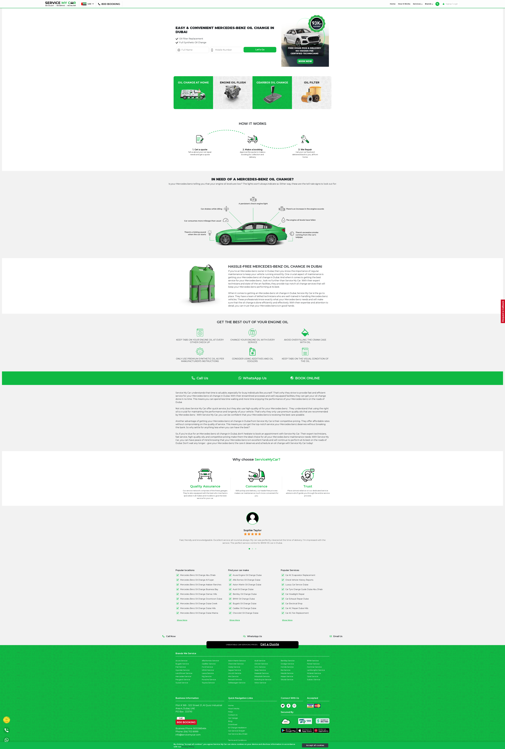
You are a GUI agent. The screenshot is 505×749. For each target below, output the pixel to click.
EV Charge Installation (237, 728)
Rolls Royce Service (262, 680)
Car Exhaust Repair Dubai (297, 599)
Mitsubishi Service (262, 676)
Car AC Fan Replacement (297, 613)
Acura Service (181, 661)
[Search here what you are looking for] (437, 4)
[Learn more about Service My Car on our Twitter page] (283, 706)
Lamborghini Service (316, 670)
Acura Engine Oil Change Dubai (247, 575)
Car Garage (233, 718)
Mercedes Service (183, 676)
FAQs (230, 712)
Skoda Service (287, 680)
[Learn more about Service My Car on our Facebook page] (289, 706)
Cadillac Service (209, 664)
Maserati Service (261, 673)
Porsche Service (209, 680)
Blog (230, 721)
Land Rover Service (184, 673)
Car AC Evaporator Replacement (300, 575)
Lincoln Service (234, 673)
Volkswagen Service (236, 683)
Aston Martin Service (237, 661)
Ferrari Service (313, 664)
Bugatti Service (182, 664)
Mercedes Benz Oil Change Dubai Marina (199, 613)
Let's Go (260, 49)
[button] (249, 548)
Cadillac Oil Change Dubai (244, 608)
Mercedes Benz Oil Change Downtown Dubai (201, 599)
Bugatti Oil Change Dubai (244, 603)
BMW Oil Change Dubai (244, 599)
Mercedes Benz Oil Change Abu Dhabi (198, 575)
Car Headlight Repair (294, 594)
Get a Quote (269, 644)
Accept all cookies (315, 745)
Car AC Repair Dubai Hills (296, 608)
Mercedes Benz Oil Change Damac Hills (198, 594)
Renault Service (235, 680)
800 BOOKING (186, 722)
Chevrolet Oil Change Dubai (245, 613)
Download (232, 724)
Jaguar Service (234, 670)
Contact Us (232, 715)
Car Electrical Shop (293, 603)
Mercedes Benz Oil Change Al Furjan (197, 580)
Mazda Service (287, 673)
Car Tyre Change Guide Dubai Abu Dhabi (304, 589)
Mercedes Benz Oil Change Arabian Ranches (200, 584)
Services (417, 4)
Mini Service (233, 676)
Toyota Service (208, 683)
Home (393, 4)
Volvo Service (260, 683)
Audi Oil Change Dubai (243, 589)
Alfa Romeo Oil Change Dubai (246, 580)
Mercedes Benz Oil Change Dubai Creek (198, 603)
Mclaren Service (314, 673)
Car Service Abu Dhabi (237, 734)
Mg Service (206, 676)
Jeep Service (260, 670)
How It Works (404, 4)
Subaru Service (313, 680)
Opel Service (312, 676)
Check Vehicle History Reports (299, 580)
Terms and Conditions (237, 740)
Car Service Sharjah (236, 731)
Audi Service (259, 661)
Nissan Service (287, 676)
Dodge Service (287, 664)
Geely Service (234, 667)
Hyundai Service (183, 670)
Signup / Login (451, 4)
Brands (428, 4)
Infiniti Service (208, 670)
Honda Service (287, 667)
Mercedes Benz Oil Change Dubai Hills (198, 608)
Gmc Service (260, 667)
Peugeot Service (183, 680)
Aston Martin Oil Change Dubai (247, 584)
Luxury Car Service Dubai (296, 584)
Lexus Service (208, 673)
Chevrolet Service (236, 664)
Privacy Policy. (188, 747)
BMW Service (313, 661)
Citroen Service (261, 664)
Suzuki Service (182, 683)
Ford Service (207, 667)
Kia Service (285, 670)
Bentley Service (287, 661)
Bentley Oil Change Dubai (245, 594)
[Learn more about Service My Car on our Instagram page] (294, 706)
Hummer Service (314, 667)
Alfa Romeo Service (210, 661)
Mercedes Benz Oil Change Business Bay (199, 589)
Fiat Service (181, 667)
